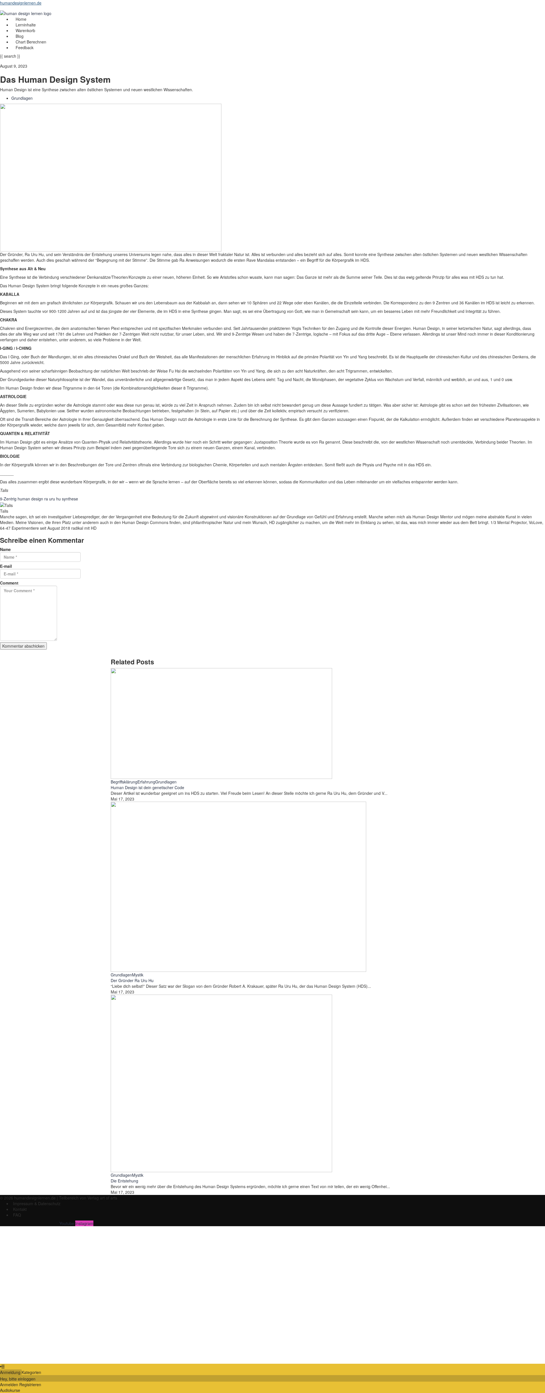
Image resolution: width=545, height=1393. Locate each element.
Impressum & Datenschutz (36, 1203)
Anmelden (55, 1355)
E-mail (6, 566)
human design (31, 499)
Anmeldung (11, 1372)
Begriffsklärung (124, 782)
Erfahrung (146, 782)
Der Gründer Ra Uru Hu (132, 980)
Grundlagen (22, 98)
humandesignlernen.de (20, 3)
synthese (70, 499)
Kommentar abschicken (23, 646)
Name (5, 549)
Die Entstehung (124, 1181)
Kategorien (31, 1372)
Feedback (24, 47)
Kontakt (20, 1209)
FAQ (17, 1215)
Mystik (137, 975)
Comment (9, 583)
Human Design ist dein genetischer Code (147, 787)
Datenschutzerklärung (193, 1302)
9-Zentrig (9, 499)
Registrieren (34, 1355)
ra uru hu (53, 499)
